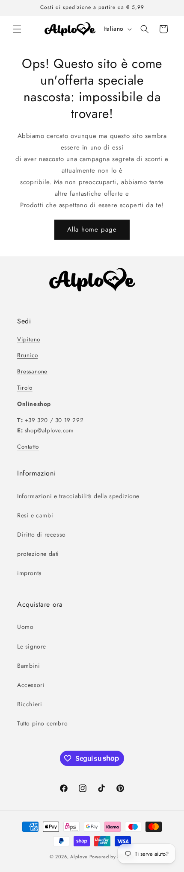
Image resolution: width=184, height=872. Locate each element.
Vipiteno (28, 339)
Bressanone (32, 371)
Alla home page (92, 229)
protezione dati (38, 553)
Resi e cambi (35, 515)
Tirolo (25, 388)
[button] (17, 29)
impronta (29, 573)
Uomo (25, 626)
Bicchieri (29, 704)
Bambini (28, 665)
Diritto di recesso (41, 534)
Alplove (79, 856)
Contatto (28, 447)
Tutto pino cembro (42, 723)
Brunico (27, 355)
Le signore (31, 646)
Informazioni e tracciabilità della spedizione (78, 496)
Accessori (31, 685)
